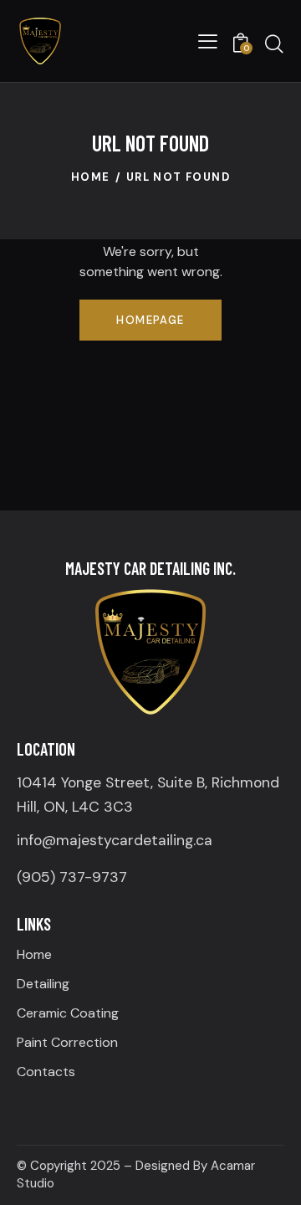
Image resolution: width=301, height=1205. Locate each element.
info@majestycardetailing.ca (114, 840)
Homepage (150, 320)
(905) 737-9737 (72, 877)
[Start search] (274, 43)
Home (90, 177)
